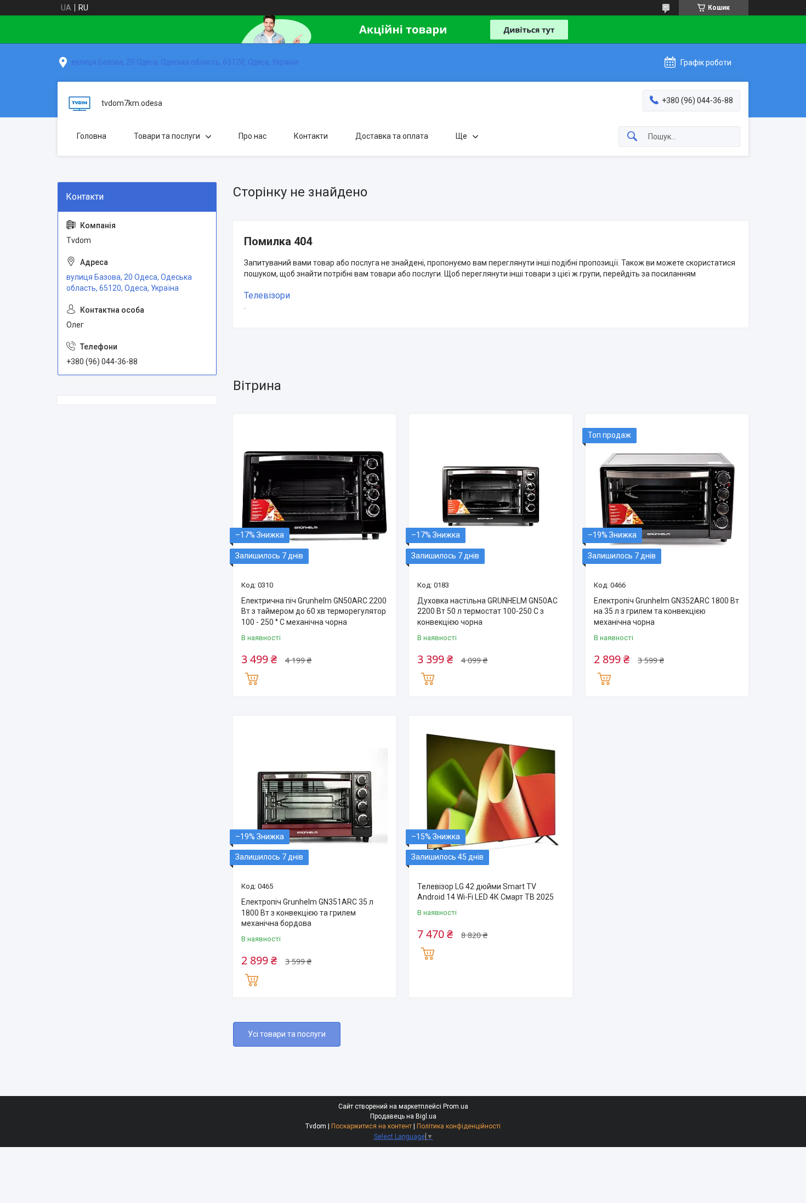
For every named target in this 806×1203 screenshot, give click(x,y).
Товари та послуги (167, 136)
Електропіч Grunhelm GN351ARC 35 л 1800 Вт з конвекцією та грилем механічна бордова (307, 912)
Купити (251, 677)
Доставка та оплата (391, 136)
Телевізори (267, 295)
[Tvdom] (79, 103)
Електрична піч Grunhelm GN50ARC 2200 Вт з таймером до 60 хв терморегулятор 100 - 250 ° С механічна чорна (314, 611)
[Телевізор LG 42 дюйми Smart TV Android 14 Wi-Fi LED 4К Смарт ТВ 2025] (490, 797)
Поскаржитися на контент (371, 1126)
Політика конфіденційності (459, 1126)
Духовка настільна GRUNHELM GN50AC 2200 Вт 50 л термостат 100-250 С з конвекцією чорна (487, 611)
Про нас (252, 136)
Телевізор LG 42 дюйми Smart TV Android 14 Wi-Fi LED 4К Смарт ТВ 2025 (485, 892)
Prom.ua (455, 1106)
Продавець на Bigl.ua (403, 1116)
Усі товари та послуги (287, 1034)
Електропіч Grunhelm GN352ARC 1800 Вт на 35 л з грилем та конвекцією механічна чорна (666, 611)
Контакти (311, 136)
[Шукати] (632, 136)
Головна (91, 136)
